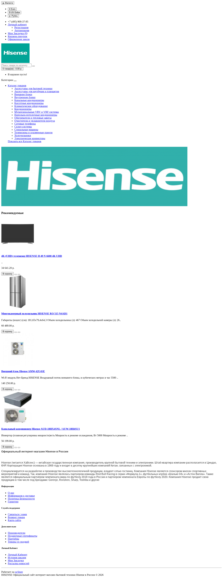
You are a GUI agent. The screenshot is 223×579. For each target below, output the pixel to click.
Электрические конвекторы (29, 138)
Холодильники (22, 135)
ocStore (19, 572)
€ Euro (12, 9)
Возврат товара (16, 517)
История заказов (17, 557)
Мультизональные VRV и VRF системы (36, 112)
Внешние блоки (23, 94)
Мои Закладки (16, 560)
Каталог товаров (17, 85)
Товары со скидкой (18, 541)
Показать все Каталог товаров (24, 141)
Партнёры (13, 538)
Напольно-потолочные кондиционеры (35, 115)
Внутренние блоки (24, 97)
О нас (11, 492)
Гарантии (13, 501)
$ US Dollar (14, 12)
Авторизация (21, 30)
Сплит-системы (23, 126)
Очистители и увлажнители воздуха (34, 120)
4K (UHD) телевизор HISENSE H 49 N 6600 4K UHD (31, 256)
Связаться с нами (17, 514)
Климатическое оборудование (31, 106)
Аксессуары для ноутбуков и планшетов (36, 91)
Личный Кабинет (17, 554)
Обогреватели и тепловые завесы (33, 117)
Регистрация (21, 27)
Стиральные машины (26, 129)
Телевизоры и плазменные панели (33, 132)
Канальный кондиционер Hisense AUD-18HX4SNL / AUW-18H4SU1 (40, 428)
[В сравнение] (19, 274)
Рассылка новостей (18, 563)
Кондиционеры (23, 109)
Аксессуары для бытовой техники (33, 88)
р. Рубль (13, 16)
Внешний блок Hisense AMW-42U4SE (23, 371)
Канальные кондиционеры (29, 100)
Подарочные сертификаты (22, 535)
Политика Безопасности (21, 498)
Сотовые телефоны (25, 123)
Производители (16, 533)
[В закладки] (15, 274)
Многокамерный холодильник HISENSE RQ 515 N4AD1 (34, 313)
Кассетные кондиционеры (29, 103)
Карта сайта (14, 520)
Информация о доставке (21, 495)
